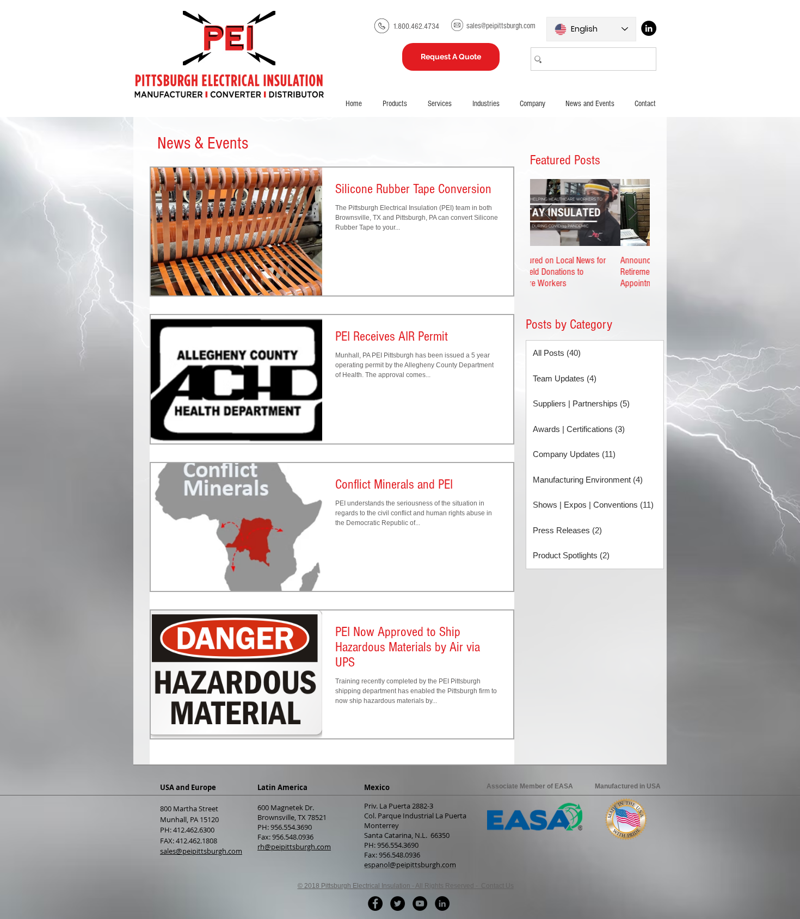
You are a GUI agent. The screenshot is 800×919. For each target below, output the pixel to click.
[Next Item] (632, 212)
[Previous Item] (547, 212)
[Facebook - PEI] (375, 903)
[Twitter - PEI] (397, 903)
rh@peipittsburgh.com (294, 847)
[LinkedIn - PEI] (442, 903)
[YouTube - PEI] (420, 903)
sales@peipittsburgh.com (201, 851)
